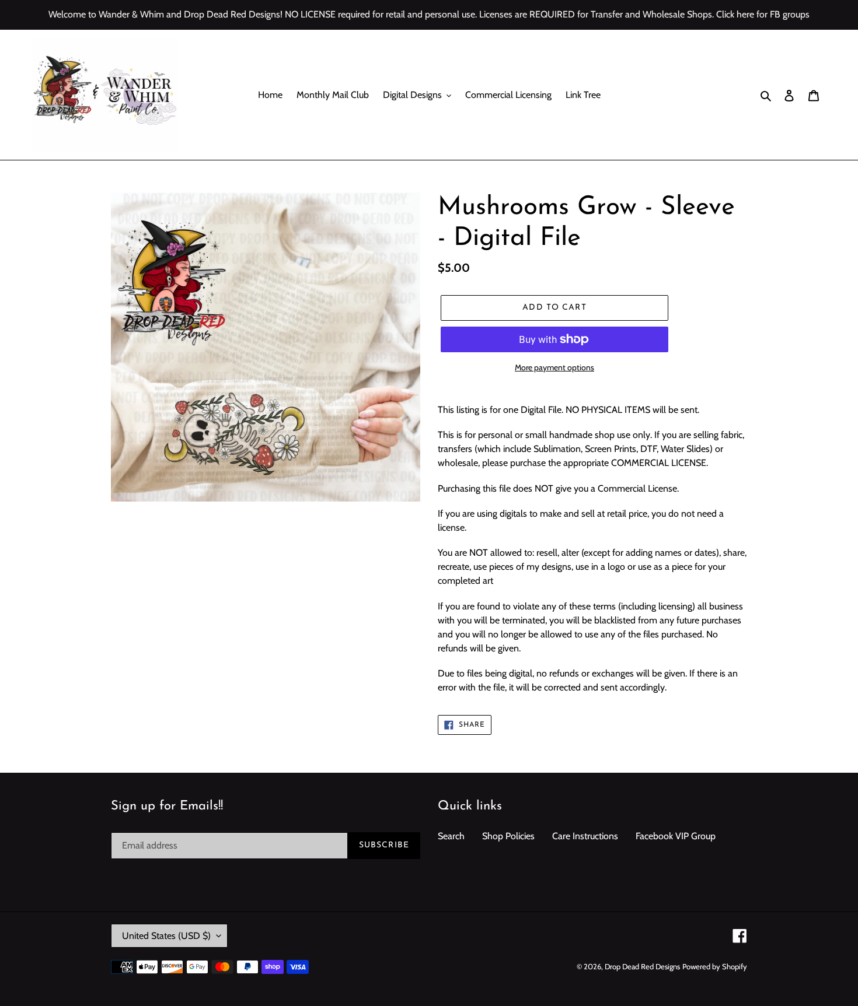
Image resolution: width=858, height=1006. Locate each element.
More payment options (554, 367)
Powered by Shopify (714, 966)
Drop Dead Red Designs (642, 966)
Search (451, 836)
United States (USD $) (166, 935)
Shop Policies (508, 836)
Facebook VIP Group (676, 836)
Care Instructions (585, 836)
